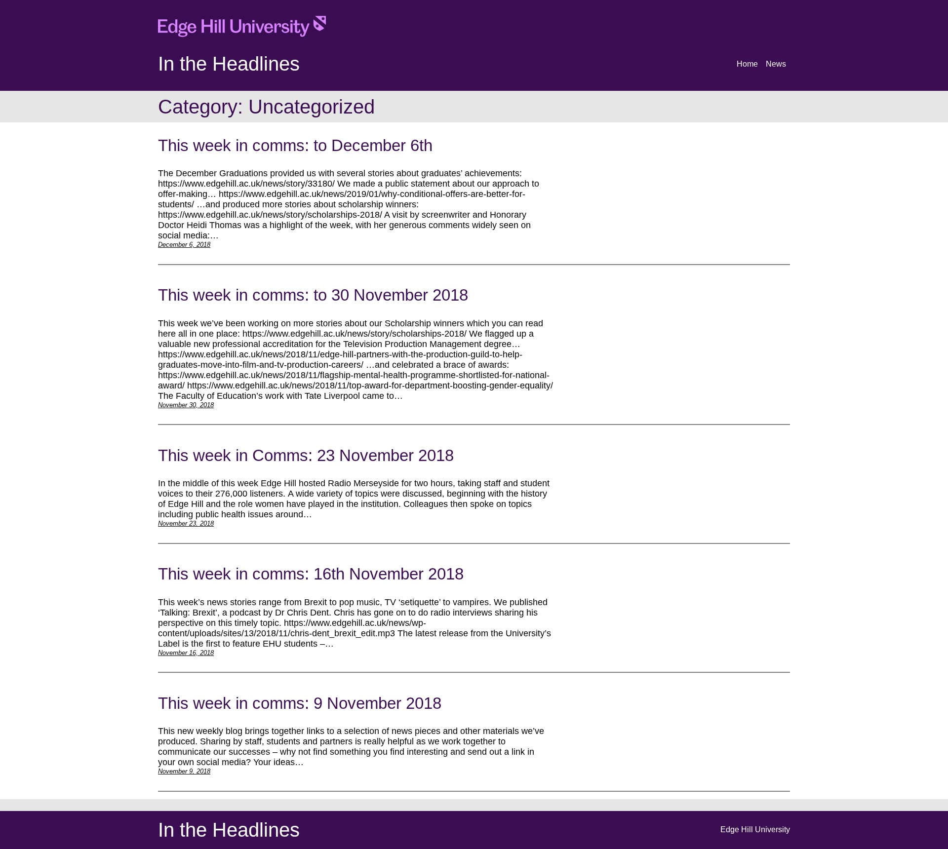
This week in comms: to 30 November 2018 (313, 295)
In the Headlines (229, 64)
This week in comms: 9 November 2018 (299, 703)
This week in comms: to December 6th (295, 145)
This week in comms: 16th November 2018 (311, 574)
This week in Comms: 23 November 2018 (306, 455)
